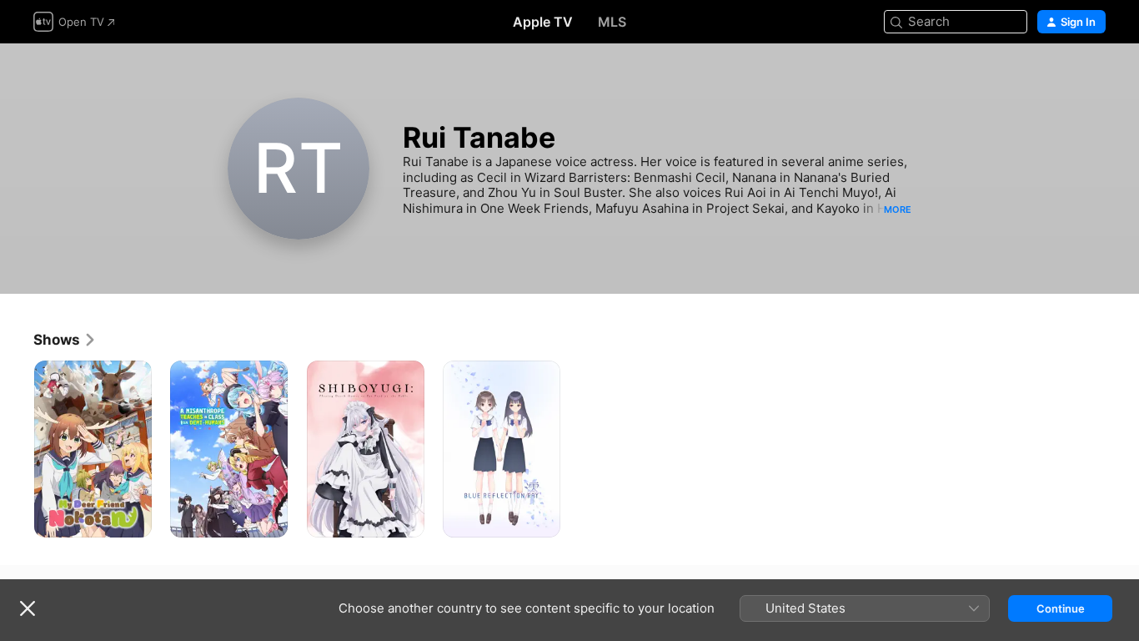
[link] (65, 340)
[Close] (27, 608)
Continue (1060, 608)
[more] (133, 518)
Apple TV (543, 21)
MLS (612, 21)
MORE (897, 209)
